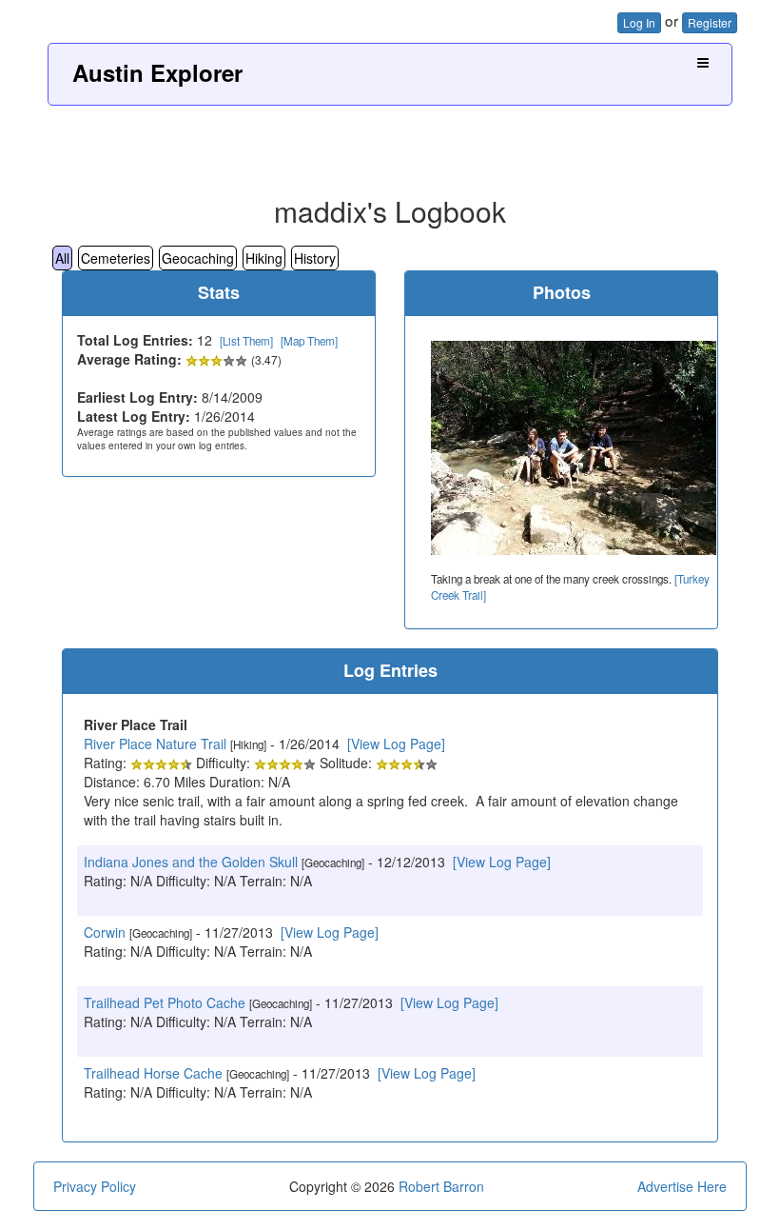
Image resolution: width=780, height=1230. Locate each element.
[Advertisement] (390, 143)
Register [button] (709, 22)
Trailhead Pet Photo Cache (164, 1002)
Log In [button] (639, 22)
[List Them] (246, 340)
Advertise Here (682, 1186)
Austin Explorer (157, 72)
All (62, 258)
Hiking (264, 258)
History (315, 258)
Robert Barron (441, 1186)
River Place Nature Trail (155, 743)
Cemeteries (115, 258)
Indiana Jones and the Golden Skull (191, 861)
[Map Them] (309, 340)
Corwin (105, 932)
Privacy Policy (94, 1186)
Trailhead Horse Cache (153, 1072)
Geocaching (198, 258)
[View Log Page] (396, 743)
